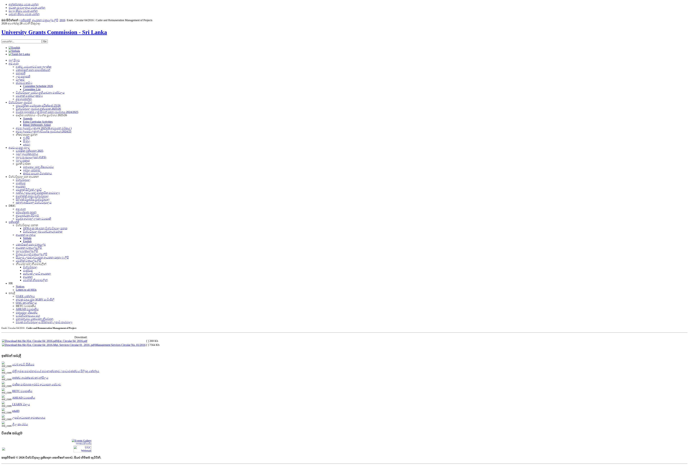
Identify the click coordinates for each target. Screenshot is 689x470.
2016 (62, 20)
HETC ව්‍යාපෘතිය (22, 391)
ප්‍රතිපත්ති (25, 20)
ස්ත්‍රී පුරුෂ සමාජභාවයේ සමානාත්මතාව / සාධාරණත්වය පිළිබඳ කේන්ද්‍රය (55, 371)
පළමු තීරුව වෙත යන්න (23, 10)
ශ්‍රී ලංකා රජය (20, 424)
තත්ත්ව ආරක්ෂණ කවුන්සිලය (30, 377)
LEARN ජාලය (21, 404)
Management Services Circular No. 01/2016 (121, 344)
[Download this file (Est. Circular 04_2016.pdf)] (30, 340)
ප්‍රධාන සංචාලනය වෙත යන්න (27, 7)
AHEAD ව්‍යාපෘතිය (23, 397)
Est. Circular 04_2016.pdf (72, 340)
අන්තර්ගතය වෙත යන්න (24, 4)
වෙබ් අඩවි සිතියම (23, 364)
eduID (15, 411)
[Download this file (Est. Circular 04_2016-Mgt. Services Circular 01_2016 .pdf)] (49, 344)
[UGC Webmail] (83, 448)
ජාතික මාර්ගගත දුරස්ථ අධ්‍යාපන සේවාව (36, 384)
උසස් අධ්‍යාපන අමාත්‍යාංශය (28, 417)
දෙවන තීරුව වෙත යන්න (24, 14)
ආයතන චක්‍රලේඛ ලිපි (45, 20)
